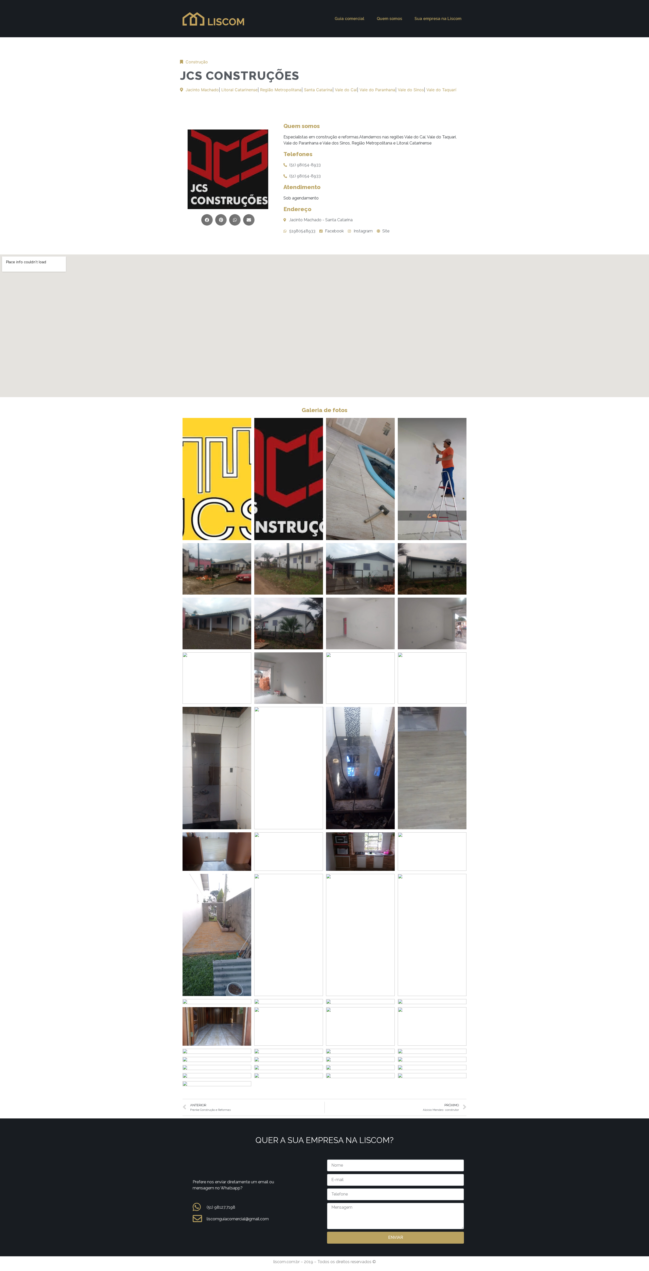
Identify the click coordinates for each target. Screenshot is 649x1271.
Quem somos (389, 18)
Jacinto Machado (202, 89)
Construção (197, 61)
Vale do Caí (346, 89)
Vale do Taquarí (441, 89)
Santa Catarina (318, 89)
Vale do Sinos (411, 89)
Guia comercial (349, 18)
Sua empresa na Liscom (437, 18)
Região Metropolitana (280, 89)
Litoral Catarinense (239, 89)
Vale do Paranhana (377, 89)
